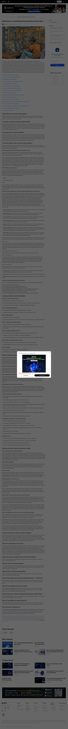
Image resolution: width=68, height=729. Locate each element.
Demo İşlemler (26, 375)
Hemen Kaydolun (42, 375)
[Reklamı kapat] (49, 352)
